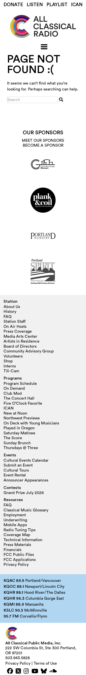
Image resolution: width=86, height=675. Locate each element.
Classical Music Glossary (26, 510)
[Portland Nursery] (43, 235)
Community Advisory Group (29, 351)
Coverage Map (17, 535)
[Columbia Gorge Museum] (43, 164)
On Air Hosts (15, 326)
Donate (13, 4)
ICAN (76, 4)
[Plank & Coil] (43, 200)
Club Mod (13, 393)
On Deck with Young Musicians (31, 423)
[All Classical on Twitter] (18, 671)
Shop (8, 361)
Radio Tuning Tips (20, 530)
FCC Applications (20, 560)
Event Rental (15, 475)
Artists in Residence (21, 341)
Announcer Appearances (26, 480)
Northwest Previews (22, 418)
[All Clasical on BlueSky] (44, 671)
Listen (35, 4)
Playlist (57, 4)
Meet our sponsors (43, 140)
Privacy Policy (16, 564)
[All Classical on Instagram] (26, 671)
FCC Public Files (19, 555)
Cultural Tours (16, 470)
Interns (10, 366)
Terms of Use (45, 663)
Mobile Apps (15, 525)
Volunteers (13, 356)
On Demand (14, 388)
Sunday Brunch (17, 443)
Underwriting (15, 520)
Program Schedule (20, 383)
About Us (12, 307)
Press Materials (17, 545)
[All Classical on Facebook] (10, 671)
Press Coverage (18, 331)
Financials (12, 550)
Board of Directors (20, 346)
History (10, 312)
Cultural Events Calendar (26, 460)
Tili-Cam (11, 371)
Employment (15, 515)
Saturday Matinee (19, 433)
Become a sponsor (43, 145)
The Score (13, 438)
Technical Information (23, 540)
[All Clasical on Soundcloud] (53, 671)
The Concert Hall (19, 398)
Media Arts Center (20, 336)
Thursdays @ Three (21, 448)
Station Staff (15, 321)
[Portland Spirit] (43, 271)
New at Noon (15, 413)
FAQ (7, 317)
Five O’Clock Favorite (23, 403)
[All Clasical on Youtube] (35, 671)
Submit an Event (18, 465)
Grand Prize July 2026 (24, 493)
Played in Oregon (19, 428)
